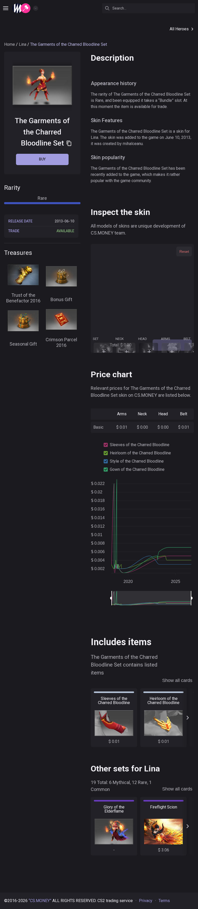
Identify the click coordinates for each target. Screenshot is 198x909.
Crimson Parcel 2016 (61, 342)
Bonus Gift (61, 299)
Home (9, 44)
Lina (22, 44)
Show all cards (177, 680)
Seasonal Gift (23, 344)
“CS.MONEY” (40, 900)
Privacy (145, 900)
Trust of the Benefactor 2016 (23, 298)
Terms (164, 900)
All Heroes (179, 28)
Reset (184, 251)
